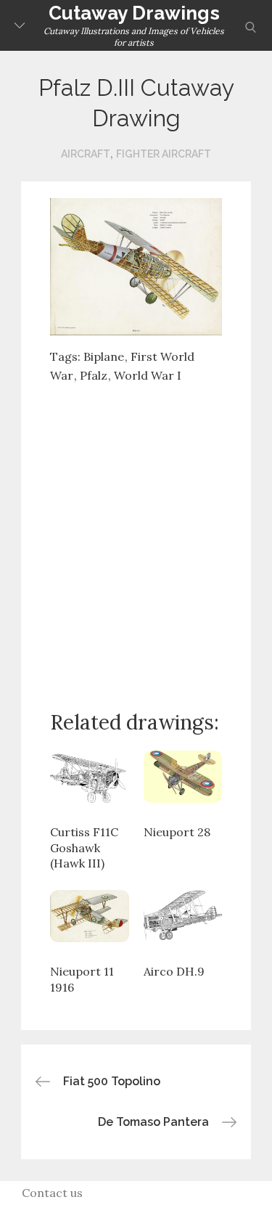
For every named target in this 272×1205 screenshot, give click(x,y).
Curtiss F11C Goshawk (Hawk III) (84, 847)
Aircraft (85, 154)
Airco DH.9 (174, 971)
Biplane (103, 356)
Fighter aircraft (163, 154)
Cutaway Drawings (134, 13)
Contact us (52, 1192)
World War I (147, 375)
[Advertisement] (136, 535)
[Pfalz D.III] (136, 265)
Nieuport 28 (177, 832)
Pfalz (93, 375)
